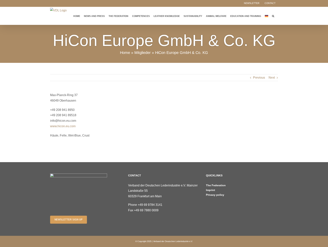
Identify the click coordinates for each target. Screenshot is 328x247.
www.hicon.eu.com (63, 126)
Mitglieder (142, 53)
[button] (273, 16)
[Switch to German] (266, 16)
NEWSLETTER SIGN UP (68, 219)
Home (125, 53)
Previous (259, 77)
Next (272, 77)
